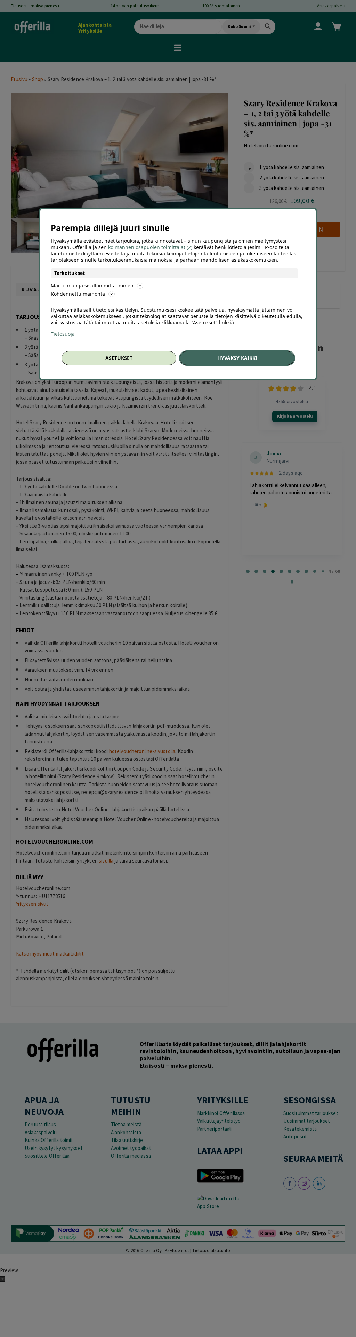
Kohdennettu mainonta (78, 294)
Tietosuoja (63, 334)
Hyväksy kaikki (237, 358)
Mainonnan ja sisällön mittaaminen (92, 285)
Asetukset (118, 358)
